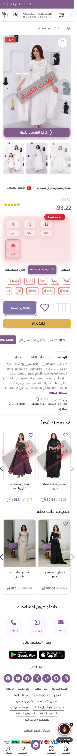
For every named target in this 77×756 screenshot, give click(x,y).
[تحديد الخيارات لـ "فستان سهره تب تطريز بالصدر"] (8, 493)
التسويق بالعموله (41, 688)
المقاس (65, 263)
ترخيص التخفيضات (48, 694)
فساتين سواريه (29, 397)
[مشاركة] (62, 43)
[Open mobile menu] (61, 15)
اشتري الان (37, 317)
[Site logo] (38, 14)
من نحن (10, 682)
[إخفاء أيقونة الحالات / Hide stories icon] (71, 724)
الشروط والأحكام (49, 707)
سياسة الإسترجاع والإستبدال (48, 700)
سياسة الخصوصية (19, 700)
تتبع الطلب (24, 682)
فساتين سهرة (47, 28)
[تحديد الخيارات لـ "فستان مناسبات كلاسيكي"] (8, 581)
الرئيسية (66, 28)
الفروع (57, 688)
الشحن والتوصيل (25, 694)
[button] (66, 85)
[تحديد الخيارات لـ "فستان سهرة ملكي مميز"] (43, 581)
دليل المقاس (40, 682)
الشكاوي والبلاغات (26, 707)
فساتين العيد (48, 397)
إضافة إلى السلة (20, 301)
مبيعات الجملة (20, 688)
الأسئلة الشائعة (60, 682)
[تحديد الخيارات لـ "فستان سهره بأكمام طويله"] (43, 493)
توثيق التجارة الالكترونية (37, 713)
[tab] (59, 350)
